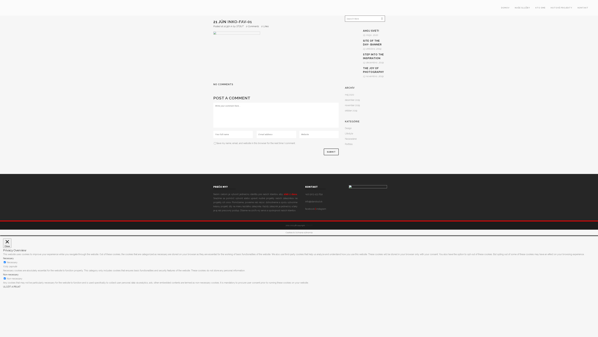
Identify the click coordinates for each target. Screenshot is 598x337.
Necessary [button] (8, 258)
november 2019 (352, 105)
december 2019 (352, 100)
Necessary (12, 262)
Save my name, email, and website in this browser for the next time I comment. (255, 143)
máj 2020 (349, 94)
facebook (310, 209)
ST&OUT (309, 225)
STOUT (240, 26)
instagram (321, 209)
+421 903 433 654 (314, 194)
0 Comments (252, 26)
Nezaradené (351, 139)
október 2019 (351, 110)
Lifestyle (349, 133)
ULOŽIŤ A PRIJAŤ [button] (12, 287)
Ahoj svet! (371, 30)
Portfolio (349, 144)
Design (348, 128)
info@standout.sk (313, 201)
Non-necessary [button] (11, 274)
